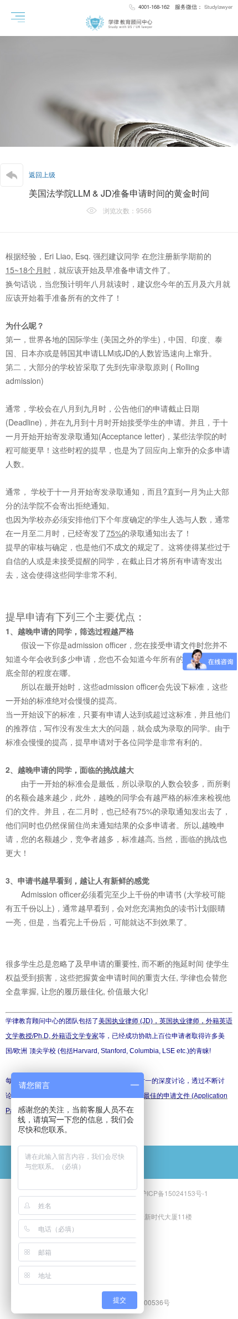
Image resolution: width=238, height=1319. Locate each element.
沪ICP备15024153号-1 (174, 1193)
